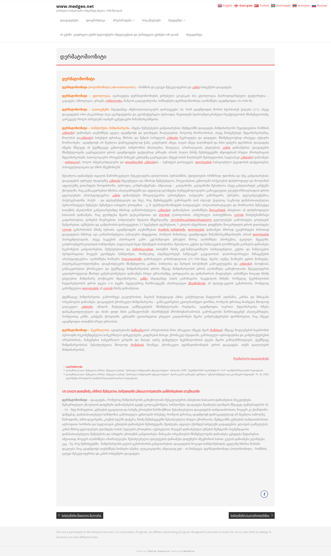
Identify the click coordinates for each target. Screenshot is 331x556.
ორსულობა (114, 101)
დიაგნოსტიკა (95, 20)
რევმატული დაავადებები (251, 358)
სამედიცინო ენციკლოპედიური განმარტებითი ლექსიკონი (159, 391)
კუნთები (68, 133)
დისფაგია (72, 162)
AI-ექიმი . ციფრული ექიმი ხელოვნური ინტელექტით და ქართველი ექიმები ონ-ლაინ (119, 34)
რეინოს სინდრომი (171, 229)
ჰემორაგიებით (142, 249)
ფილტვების (203, 162)
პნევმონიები (197, 283)
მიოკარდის (217, 210)
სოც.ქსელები (151, 20)
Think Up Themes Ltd (158, 551)
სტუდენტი (175, 20)
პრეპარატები (122, 20)
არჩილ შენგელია (104, 391)
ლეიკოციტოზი (131, 259)
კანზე (144, 278)
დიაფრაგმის (134, 162)
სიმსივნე (137, 330)
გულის (239, 215)
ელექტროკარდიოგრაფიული (191, 220)
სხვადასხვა (194, 34)
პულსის (164, 215)
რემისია (215, 330)
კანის (196, 87)
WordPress (188, 551)
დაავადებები (69, 20)
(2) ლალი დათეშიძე (76, 391)
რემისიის (137, 345)
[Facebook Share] (264, 494)
